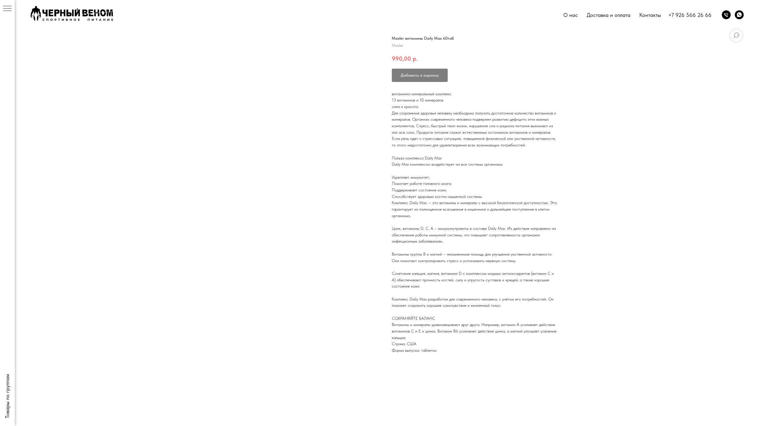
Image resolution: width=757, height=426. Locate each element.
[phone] (726, 14)
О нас (570, 15)
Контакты (650, 15)
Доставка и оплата (608, 15)
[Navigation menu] (7, 9)
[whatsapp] (739, 14)
